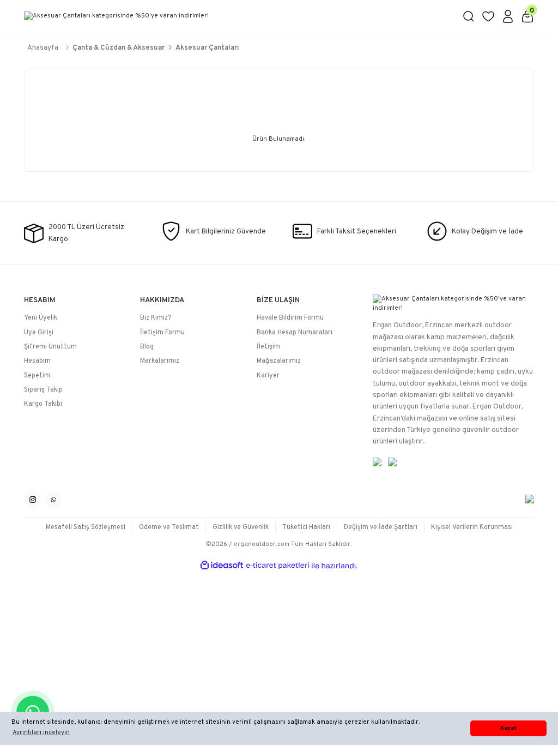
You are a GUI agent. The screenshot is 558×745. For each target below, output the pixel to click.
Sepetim (37, 375)
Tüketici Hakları (306, 527)
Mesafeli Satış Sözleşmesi (85, 527)
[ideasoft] (222, 565)
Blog (147, 347)
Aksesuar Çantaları (207, 47)
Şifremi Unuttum (50, 347)
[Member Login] (507, 16)
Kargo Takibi (43, 404)
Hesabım (37, 361)
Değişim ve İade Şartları (380, 527)
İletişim (268, 347)
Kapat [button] (508, 728)
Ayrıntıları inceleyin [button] (41, 732)
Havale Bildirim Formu (290, 318)
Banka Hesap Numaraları (294, 332)
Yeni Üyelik (40, 318)
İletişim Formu (162, 332)
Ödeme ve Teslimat (169, 527)
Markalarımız (159, 361)
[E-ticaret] (278, 565)
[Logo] (236, 16)
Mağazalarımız (279, 361)
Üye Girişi (38, 332)
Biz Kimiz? (155, 318)
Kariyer (268, 375)
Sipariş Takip (43, 390)
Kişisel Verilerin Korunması (472, 527)
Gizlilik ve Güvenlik (241, 527)
